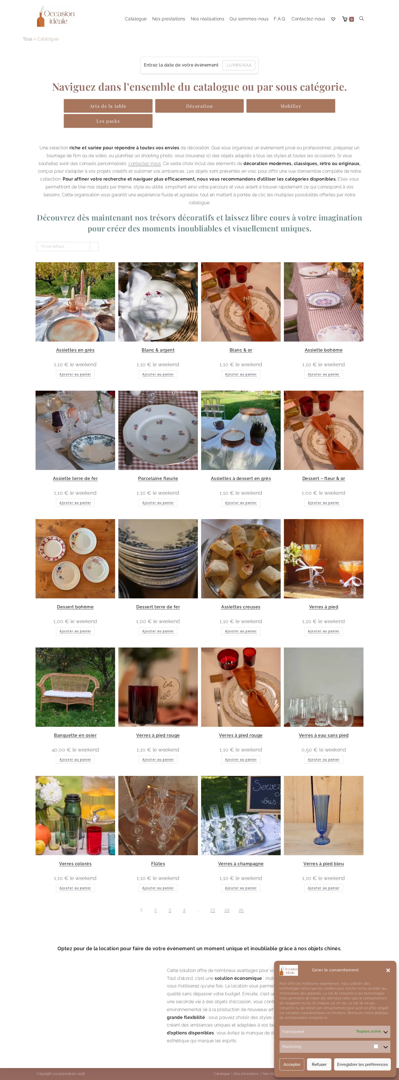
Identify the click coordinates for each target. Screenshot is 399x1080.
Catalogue (222, 1074)
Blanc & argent (158, 350)
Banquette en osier (75, 735)
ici (325, 1018)
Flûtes (158, 863)
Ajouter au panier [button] (75, 374)
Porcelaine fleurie (158, 478)
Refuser (319, 1064)
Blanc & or (241, 350)
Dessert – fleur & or (323, 478)
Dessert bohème (75, 607)
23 (212, 909)
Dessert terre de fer (158, 607)
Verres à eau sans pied (324, 735)
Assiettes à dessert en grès (241, 478)
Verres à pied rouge (158, 735)
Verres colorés (75, 863)
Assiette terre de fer (75, 478)
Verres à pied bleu (323, 863)
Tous (28, 39)
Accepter (291, 1064)
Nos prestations (246, 1074)
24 (226, 909)
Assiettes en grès (75, 350)
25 (241, 909)
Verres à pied (323, 607)
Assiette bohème (324, 350)
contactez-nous (144, 163)
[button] (388, 970)
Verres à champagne (241, 863)
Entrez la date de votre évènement (181, 65)
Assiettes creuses (241, 607)
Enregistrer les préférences (362, 1064)
